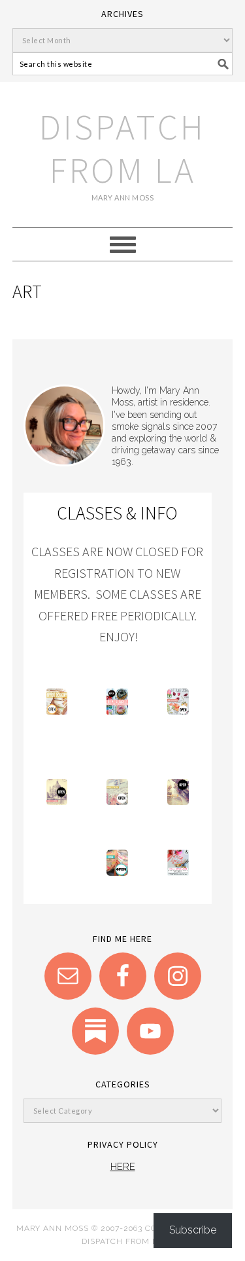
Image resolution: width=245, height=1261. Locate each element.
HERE (122, 1167)
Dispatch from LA (122, 148)
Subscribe (192, 1230)
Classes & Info (117, 513)
